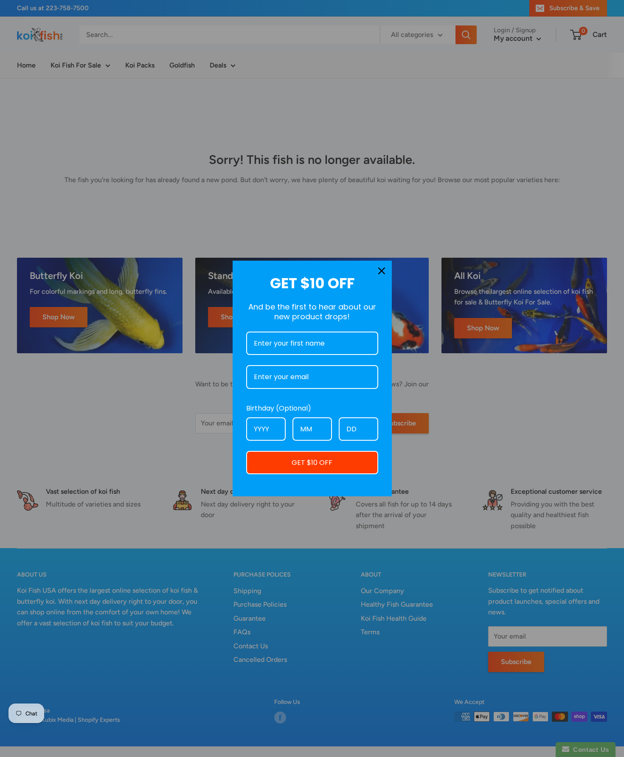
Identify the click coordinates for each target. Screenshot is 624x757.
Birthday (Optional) (278, 408)
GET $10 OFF (312, 462)
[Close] (381, 271)
